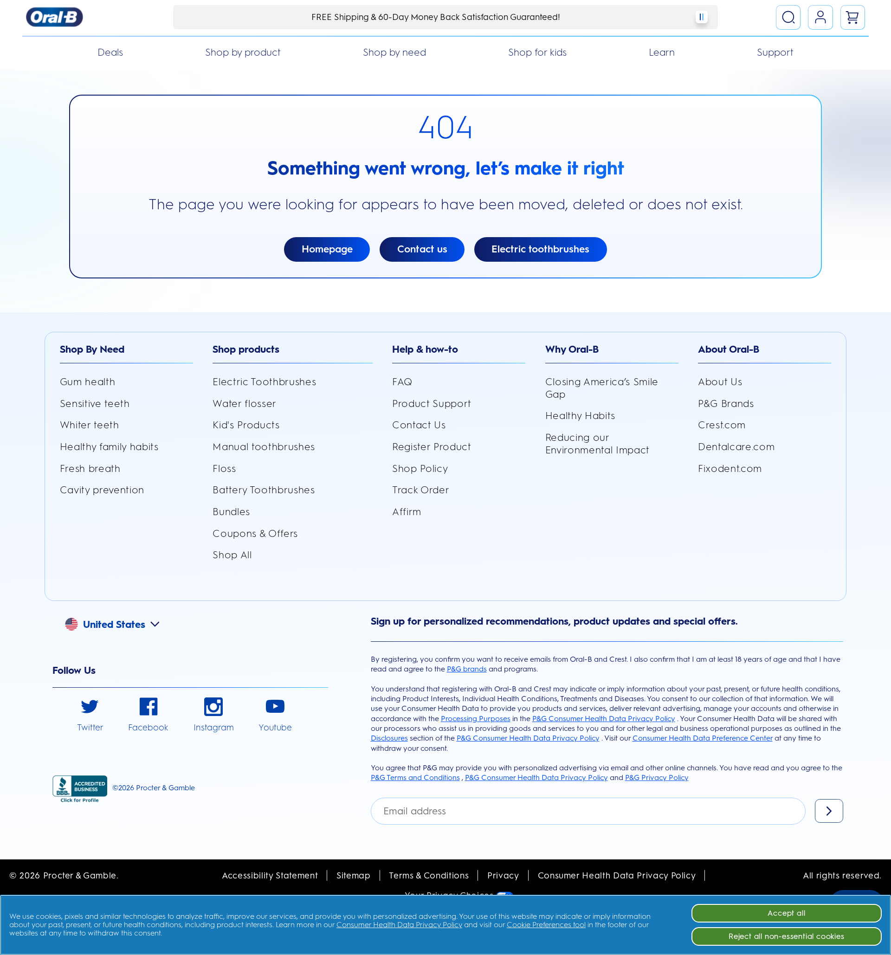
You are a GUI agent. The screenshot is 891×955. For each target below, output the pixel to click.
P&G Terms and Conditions (415, 777)
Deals (110, 52)
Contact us (422, 249)
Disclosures (389, 738)
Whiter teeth (89, 425)
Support (775, 52)
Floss (224, 468)
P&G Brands (726, 403)
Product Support (431, 403)
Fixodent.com (730, 468)
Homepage (327, 249)
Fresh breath (90, 468)
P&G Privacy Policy (657, 777)
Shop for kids (537, 52)
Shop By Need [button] (92, 349)
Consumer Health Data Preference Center (703, 738)
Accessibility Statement (270, 875)
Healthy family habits (109, 446)
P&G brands (467, 669)
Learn (662, 52)
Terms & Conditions (429, 875)
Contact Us (419, 425)
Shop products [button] (246, 349)
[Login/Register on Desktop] (820, 17)
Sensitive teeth (95, 403)
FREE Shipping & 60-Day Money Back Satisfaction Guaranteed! (435, 17)
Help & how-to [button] (425, 349)
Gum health (88, 381)
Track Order (420, 490)
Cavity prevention (102, 490)
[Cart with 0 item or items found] (852, 17)
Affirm (406, 511)
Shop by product (243, 52)
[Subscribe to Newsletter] (829, 811)
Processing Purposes (475, 718)
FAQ (402, 381)
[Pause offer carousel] (702, 17)
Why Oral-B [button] (572, 349)
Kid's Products (246, 425)
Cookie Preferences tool (546, 924)
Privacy (503, 875)
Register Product (431, 446)
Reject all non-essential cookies (787, 936)
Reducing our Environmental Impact (597, 444)
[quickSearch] (788, 17)
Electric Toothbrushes (264, 381)
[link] (90, 715)
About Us (720, 381)
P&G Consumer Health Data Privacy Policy (603, 718)
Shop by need (394, 52)
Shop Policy (420, 468)
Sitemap (353, 875)
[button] (119, 622)
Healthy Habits (580, 415)
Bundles (231, 511)
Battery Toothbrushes (264, 490)
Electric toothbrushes (540, 249)
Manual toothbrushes (264, 446)
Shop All (232, 555)
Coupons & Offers (255, 533)
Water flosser (245, 403)
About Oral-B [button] (728, 349)
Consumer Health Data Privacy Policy (617, 875)
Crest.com (722, 425)
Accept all (786, 913)
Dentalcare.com (736, 446)
